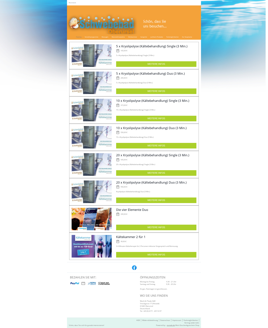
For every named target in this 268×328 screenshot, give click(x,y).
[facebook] (134, 267)
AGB (138, 320)
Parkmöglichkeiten (191, 320)
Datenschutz (165, 320)
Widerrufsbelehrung (150, 320)
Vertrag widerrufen (191, 323)
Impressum (176, 320)
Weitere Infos (156, 64)
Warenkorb (72, 3)
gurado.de (171, 325)
